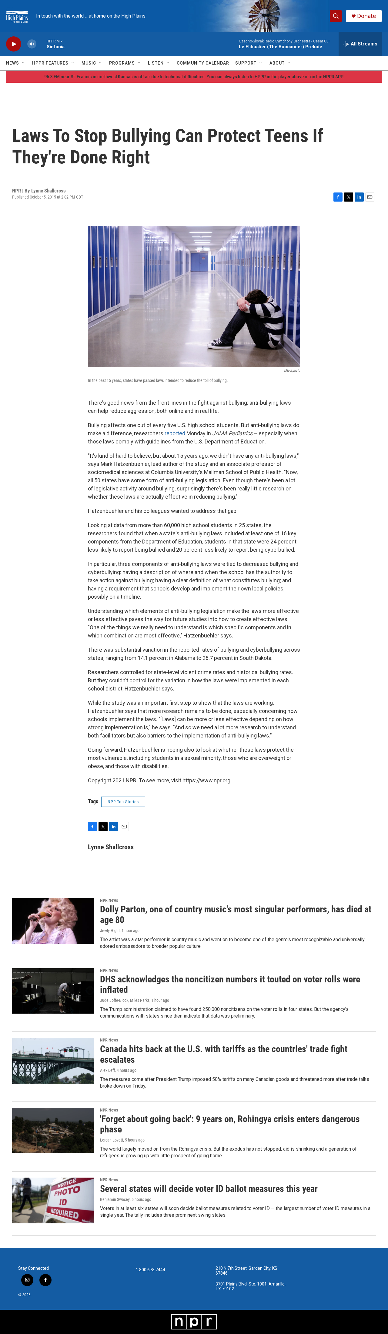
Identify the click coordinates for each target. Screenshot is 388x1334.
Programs (122, 63)
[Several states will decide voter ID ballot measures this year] (53, 1200)
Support (245, 63)
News (12, 63)
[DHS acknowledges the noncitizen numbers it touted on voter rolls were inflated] (53, 991)
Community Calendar (203, 63)
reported (175, 433)
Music (89, 63)
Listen (156, 63)
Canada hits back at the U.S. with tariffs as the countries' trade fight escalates (223, 1054)
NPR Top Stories (123, 801)
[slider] (41, 44)
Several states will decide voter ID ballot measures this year (209, 1188)
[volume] (32, 44)
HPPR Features (50, 63)
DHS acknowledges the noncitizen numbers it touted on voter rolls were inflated (230, 984)
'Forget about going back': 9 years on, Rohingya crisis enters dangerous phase (230, 1124)
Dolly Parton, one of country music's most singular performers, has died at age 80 (235, 914)
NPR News (109, 900)
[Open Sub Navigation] (23, 63)
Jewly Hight (110, 930)
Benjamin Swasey (115, 1199)
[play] (13, 44)
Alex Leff (107, 1070)
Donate (366, 16)
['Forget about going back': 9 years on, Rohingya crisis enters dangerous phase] (53, 1130)
